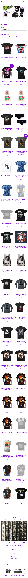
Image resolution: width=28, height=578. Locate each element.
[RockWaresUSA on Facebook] (11, 564)
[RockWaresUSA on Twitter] (7, 564)
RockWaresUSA (14, 575)
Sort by (2, 27)
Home (2, 21)
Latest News (14, 517)
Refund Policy (14, 556)
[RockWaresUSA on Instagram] (20, 564)
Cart (26, 1)
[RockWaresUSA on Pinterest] (14, 564)
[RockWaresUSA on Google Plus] (17, 564)
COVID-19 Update (14, 558)
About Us (14, 552)
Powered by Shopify (20, 575)
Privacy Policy (14, 555)
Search (14, 553)
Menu (4, 1)
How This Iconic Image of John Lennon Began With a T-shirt (14, 519)
